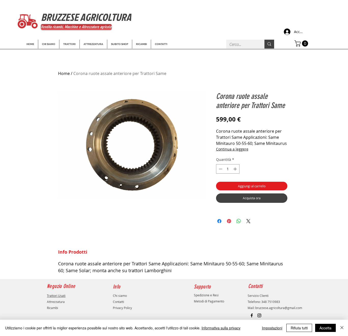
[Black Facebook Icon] (251, 315)
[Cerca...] (269, 44)
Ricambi (52, 308)
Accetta (325, 327)
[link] (302, 43)
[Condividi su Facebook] (219, 221)
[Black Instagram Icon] (259, 315)
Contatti (118, 302)
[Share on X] (248, 221)
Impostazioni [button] (272, 327)
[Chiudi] (342, 328)
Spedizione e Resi (206, 295)
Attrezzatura (56, 302)
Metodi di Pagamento (209, 301)
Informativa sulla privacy (221, 327)
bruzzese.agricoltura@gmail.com (278, 308)
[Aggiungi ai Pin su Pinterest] (229, 221)
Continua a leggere (232, 149)
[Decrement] (220, 168)
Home (64, 73)
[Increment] (235, 168)
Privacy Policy (122, 308)
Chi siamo (120, 296)
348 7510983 (270, 302)
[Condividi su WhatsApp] (239, 221)
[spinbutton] (227, 168)
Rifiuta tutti (299, 327)
